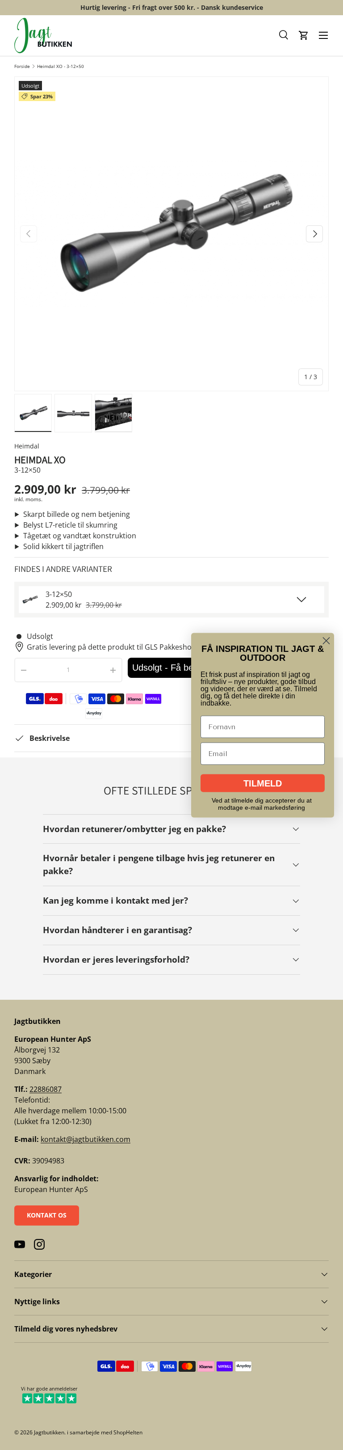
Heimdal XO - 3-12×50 (60, 66)
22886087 (45, 1089)
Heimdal (26, 446)
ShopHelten (127, 1432)
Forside (22, 66)
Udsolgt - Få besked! (173, 667)
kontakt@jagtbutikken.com (85, 1139)
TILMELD (262, 783)
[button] (284, 35)
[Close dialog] (326, 640)
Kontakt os (47, 1215)
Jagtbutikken (49, 1432)
